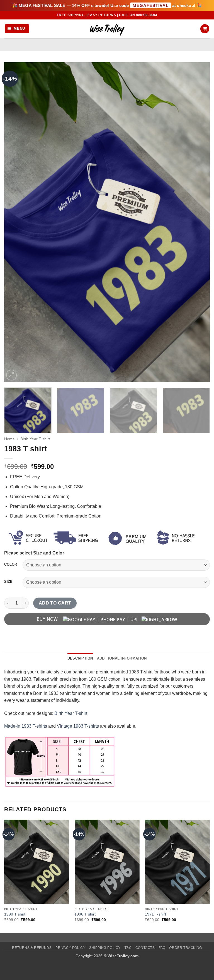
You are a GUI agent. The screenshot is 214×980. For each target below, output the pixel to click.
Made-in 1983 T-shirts (25, 726)
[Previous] (15, 222)
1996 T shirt (85, 914)
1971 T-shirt (155, 914)
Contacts (145, 948)
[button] (17, 28)
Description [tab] (80, 658)
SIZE (8, 582)
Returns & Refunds (32, 948)
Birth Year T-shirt (70, 713)
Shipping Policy (105, 948)
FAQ (162, 948)
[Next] (199, 222)
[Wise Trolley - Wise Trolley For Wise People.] (107, 28)
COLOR (10, 564)
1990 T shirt (14, 914)
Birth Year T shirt (35, 439)
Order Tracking (185, 948)
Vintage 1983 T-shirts (78, 726)
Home (9, 439)
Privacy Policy (70, 948)
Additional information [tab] (122, 658)
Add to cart (55, 603)
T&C (128, 948)
